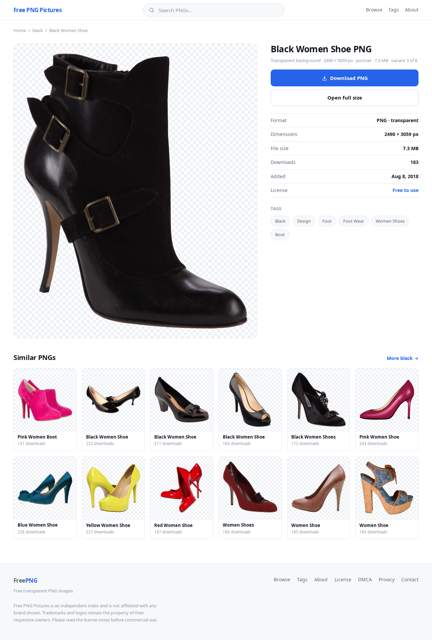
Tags (393, 9)
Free (25, 580)
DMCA (365, 579)
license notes (97, 620)
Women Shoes (390, 221)
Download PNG (349, 78)
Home (20, 30)
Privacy (387, 579)
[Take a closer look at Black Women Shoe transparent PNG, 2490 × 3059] (135, 191)
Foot (327, 221)
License (342, 579)
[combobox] (218, 10)
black (37, 30)
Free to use (405, 190)
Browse (374, 9)
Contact (409, 579)
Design (304, 221)
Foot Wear (353, 221)
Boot (280, 234)
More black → (402, 358)
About (411, 9)
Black (280, 221)
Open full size (344, 97)
